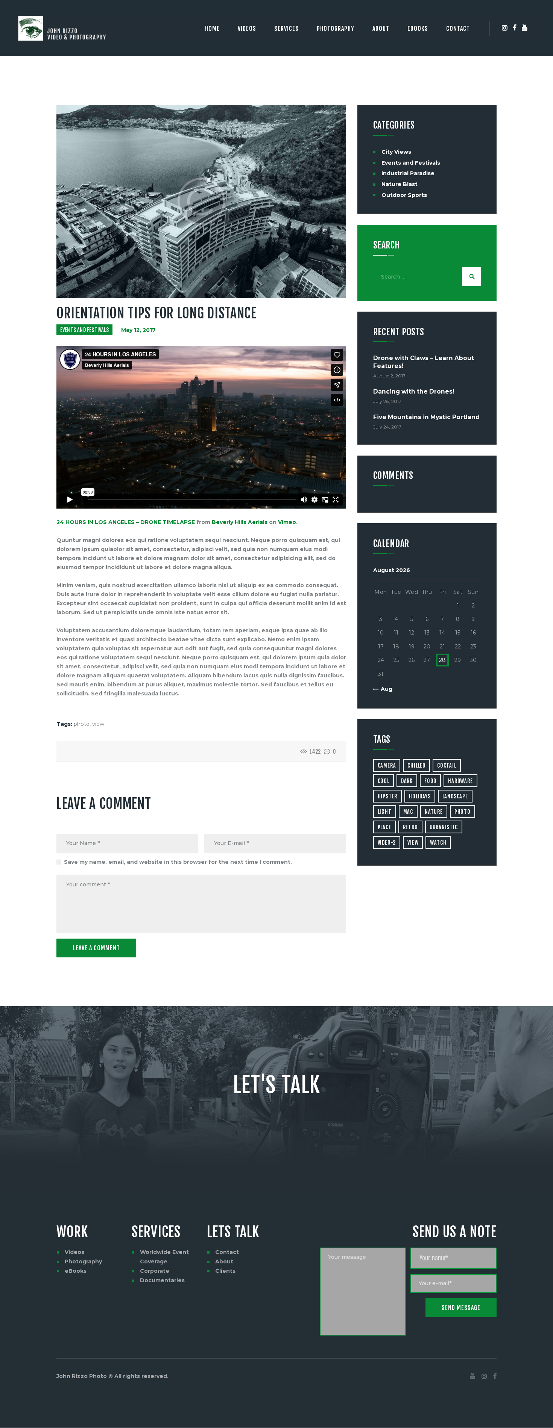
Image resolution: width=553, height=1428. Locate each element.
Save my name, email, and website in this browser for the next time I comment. (178, 862)
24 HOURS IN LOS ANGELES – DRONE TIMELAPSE (125, 522)
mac (408, 812)
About (224, 1261)
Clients (225, 1270)
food (430, 781)
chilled (416, 765)
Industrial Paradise (407, 173)
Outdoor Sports (404, 195)
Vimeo (287, 522)
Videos (74, 1252)
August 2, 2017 (389, 376)
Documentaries (162, 1280)
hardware (460, 781)
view (98, 724)
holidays (419, 796)
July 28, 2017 (387, 401)
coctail (446, 765)
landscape (455, 796)
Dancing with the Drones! (413, 391)
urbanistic (444, 827)
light (385, 812)
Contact (227, 1252)
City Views (396, 151)
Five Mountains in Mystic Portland (426, 417)
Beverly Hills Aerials (239, 522)
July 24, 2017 (387, 427)
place (384, 827)
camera (387, 765)
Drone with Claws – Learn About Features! (423, 361)
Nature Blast (399, 184)
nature (434, 812)
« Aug (384, 689)
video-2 (387, 842)
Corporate (154, 1270)
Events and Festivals (84, 330)
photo (82, 724)
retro (410, 827)
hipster (388, 796)
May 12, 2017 (138, 330)
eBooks (76, 1270)
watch (438, 842)
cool (383, 781)
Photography (83, 1261)
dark (407, 781)
